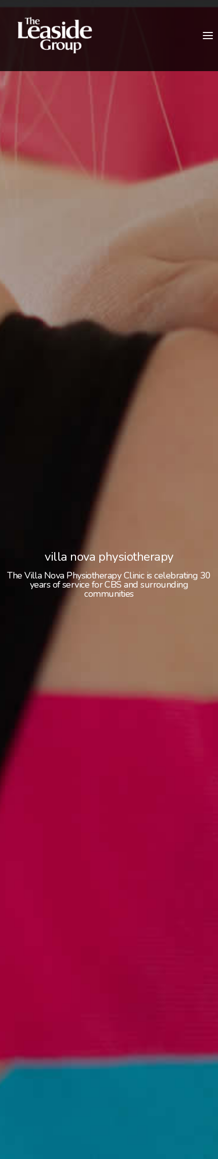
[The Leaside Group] (54, 35)
